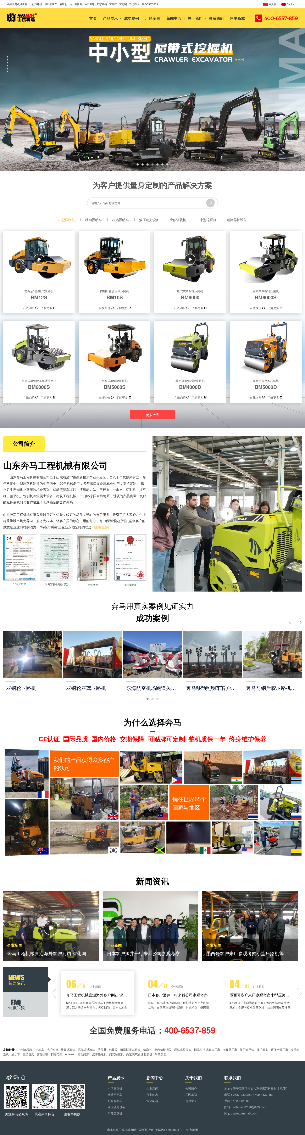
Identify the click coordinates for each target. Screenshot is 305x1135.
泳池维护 (84, 1054)
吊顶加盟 (160, 1054)
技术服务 (262, 1049)
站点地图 (192, 1130)
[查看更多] (101, 527)
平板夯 (104, 489)
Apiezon (70, 1054)
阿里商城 (237, 18)
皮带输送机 (25, 1049)
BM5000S (114, 384)
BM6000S (266, 294)
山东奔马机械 (14, 4)
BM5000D (266, 384)
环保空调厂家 (279, 1049)
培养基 (102, 1049)
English (290, 4)
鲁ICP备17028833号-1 (170, 1130)
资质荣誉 (191, 1101)
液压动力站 (87, 489)
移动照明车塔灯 (64, 489)
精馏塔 (147, 1049)
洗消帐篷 (52, 1049)
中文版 (272, 4)
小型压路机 (66, 219)
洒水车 (15, 1054)
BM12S (39, 294)
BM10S (114, 294)
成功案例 (131, 18)
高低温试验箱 (86, 1049)
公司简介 (191, 1088)
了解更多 (46, 308)
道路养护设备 (237, 219)
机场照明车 (120, 219)
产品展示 (110, 18)
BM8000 (190, 294)
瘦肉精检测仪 (163, 1049)
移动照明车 (93, 219)
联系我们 (216, 18)
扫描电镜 (56, 1054)
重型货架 (28, 1054)
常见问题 (152, 1101)
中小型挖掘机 (206, 219)
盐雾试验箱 (68, 1049)
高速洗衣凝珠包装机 (139, 1054)
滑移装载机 (178, 219)
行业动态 (152, 1094)
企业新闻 (152, 1088)
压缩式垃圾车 (183, 1049)
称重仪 (113, 1049)
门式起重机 (116, 1054)
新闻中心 (173, 18)
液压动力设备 (149, 219)
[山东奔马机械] (22, 17)
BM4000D (190, 384)
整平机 (15, 495)
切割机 (131, 489)
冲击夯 (118, 489)
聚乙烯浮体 (247, 1049)
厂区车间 (152, 18)
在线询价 (29, 308)
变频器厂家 (230, 1049)
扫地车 (39, 1049)
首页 (93, 18)
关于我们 (195, 18)
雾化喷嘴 (42, 1054)
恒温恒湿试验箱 (130, 1049)
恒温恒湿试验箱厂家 (207, 1049)
